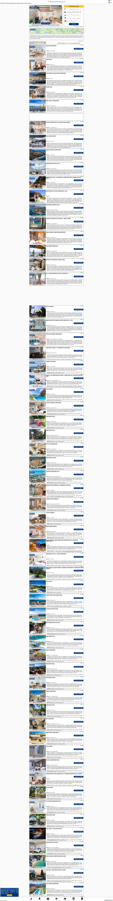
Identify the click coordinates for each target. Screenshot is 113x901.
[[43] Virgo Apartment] (37, 655)
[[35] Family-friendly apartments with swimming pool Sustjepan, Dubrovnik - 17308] (37, 545)
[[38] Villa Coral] (37, 586)
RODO (6, 893)
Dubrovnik (31, 46)
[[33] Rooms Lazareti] (37, 518)
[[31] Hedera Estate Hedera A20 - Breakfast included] (37, 490)
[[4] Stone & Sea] (37, 92)
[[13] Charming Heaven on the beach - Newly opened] (37, 224)
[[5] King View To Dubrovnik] (37, 106)
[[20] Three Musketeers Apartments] (37, 339)
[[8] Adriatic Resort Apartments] (37, 155)
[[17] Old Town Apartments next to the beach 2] (37, 279)
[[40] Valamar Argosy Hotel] (37, 614)
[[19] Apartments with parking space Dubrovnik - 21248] (37, 325)
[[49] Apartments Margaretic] (37, 738)
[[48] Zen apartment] (37, 724)
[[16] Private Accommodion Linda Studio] (37, 265)
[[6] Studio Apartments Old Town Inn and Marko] (37, 127)
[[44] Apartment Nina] (37, 669)
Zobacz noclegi (78, 48)
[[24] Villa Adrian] (37, 394)
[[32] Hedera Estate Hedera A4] (37, 504)
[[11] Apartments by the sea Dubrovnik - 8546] (37, 196)
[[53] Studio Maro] (37, 793)
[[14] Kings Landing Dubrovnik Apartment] (37, 237)
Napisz (112, 900)
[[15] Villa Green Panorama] (37, 251)
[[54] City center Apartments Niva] (37, 806)
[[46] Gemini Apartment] (37, 696)
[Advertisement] (56, 295)
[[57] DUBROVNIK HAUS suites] (37, 847)
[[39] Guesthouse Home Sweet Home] (37, 600)
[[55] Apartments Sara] (37, 820)
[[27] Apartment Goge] (37, 435)
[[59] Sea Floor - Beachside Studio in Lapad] (37, 875)
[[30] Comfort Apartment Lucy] (37, 476)
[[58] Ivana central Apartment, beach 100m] (37, 861)
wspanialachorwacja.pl (56, 1)
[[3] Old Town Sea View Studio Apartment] (37, 78)
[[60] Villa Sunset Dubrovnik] (37, 889)
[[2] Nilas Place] (37, 65)
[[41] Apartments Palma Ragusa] (37, 628)
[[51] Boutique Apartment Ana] (37, 765)
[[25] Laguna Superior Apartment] (37, 408)
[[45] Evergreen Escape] (37, 683)
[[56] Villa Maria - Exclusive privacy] (37, 834)
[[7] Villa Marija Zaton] (37, 141)
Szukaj (74, 24)
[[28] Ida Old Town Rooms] (37, 449)
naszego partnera (78, 386)
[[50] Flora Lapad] (37, 751)
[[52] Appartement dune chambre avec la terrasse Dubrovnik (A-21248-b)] (37, 779)
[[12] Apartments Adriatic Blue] (37, 210)
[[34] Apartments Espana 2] (37, 531)
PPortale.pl (5, 900)
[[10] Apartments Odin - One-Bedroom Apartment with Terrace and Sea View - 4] (37, 182)
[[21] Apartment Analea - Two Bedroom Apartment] (37, 353)
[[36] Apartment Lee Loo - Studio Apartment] (37, 559)
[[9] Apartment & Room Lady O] (37, 169)
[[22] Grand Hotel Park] (37, 367)
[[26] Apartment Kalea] (37, 422)
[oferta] (33, 56)
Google (2, 889)
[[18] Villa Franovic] (37, 312)
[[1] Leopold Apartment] (37, 51)
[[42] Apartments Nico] (37, 641)
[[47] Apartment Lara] (37, 710)
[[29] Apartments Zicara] (37, 463)
